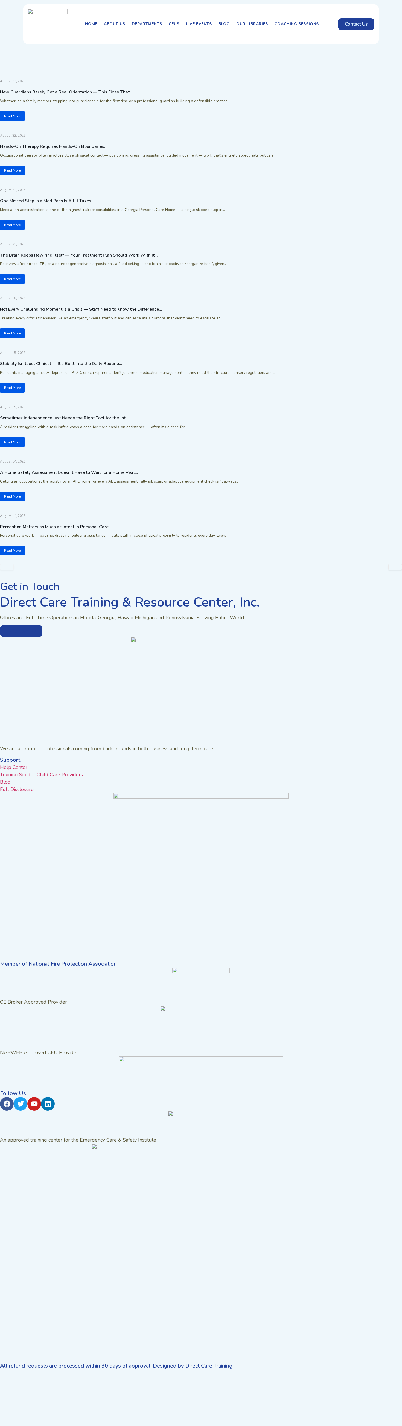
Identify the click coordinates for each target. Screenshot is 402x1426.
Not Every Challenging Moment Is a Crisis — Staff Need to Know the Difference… (81, 309)
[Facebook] (7, 1104)
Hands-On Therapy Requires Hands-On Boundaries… (53, 146)
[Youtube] (34, 1104)
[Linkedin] (48, 1104)
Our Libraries (252, 24)
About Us (114, 24)
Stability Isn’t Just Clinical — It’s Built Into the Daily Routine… (61, 364)
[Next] (395, 567)
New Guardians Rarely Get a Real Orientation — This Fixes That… (66, 92)
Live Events (199, 24)
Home (91, 24)
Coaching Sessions (297, 24)
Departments (147, 24)
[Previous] (7, 567)
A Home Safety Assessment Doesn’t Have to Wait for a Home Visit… (69, 472)
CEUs (174, 24)
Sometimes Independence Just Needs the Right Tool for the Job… (64, 418)
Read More (12, 116)
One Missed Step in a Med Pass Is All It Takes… (47, 201)
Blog (224, 24)
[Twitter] (20, 1104)
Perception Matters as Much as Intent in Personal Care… (56, 527)
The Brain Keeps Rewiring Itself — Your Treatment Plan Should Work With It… (79, 255)
